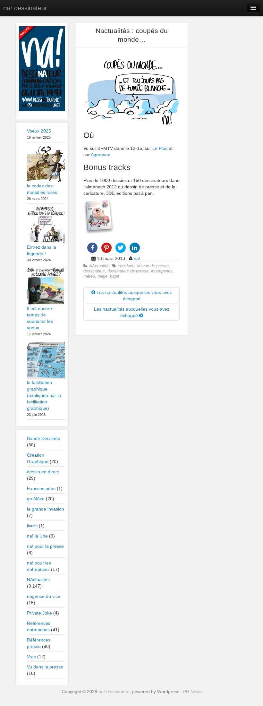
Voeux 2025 (39, 130)
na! (137, 258)
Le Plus (159, 148)
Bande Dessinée (43, 438)
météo (89, 276)
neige (102, 276)
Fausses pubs (41, 488)
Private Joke (39, 613)
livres (32, 525)
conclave (126, 266)
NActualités (100, 266)
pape (114, 276)
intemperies (162, 271)
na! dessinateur (25, 8)
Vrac (31, 656)
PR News (192, 691)
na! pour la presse (45, 546)
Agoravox (100, 154)
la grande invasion (45, 509)
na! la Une (37, 535)
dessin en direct (43, 471)
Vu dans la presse (45, 666)
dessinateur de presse (127, 271)
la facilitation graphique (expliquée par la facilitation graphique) (44, 395)
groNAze (36, 498)
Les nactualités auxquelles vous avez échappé (133, 295)
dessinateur (94, 271)
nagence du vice (43, 596)
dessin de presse (153, 266)
